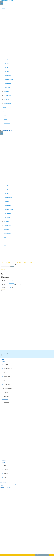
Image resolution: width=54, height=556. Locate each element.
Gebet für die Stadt (11, 283)
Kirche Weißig (7, 71)
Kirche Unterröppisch (8, 83)
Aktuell (3, 8)
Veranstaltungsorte (6, 99)
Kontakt (3, 111)
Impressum (5, 127)
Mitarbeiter (5, 119)
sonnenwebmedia (8, 354)
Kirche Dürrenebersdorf (8, 67)
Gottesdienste (6, 47)
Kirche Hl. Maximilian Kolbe (9, 79)
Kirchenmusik (6, 55)
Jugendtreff (10, 286)
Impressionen (4, 107)
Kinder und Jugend (6, 91)
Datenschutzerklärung (7, 123)
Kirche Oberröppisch (8, 75)
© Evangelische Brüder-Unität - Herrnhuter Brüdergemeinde (10, 490)
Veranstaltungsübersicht (7, 103)
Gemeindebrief (6, 364)
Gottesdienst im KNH (12, 284)
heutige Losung (6, 169)
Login (10, 353)
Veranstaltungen (5, 43)
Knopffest (10, 287)
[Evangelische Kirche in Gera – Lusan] (6, 0)
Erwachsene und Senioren (7, 95)
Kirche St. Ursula (7, 63)
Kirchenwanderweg (6, 59)
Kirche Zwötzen (7, 87)
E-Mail (5, 115)
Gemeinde (4, 12)
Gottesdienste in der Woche (8, 51)
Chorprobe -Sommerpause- (12, 280)
